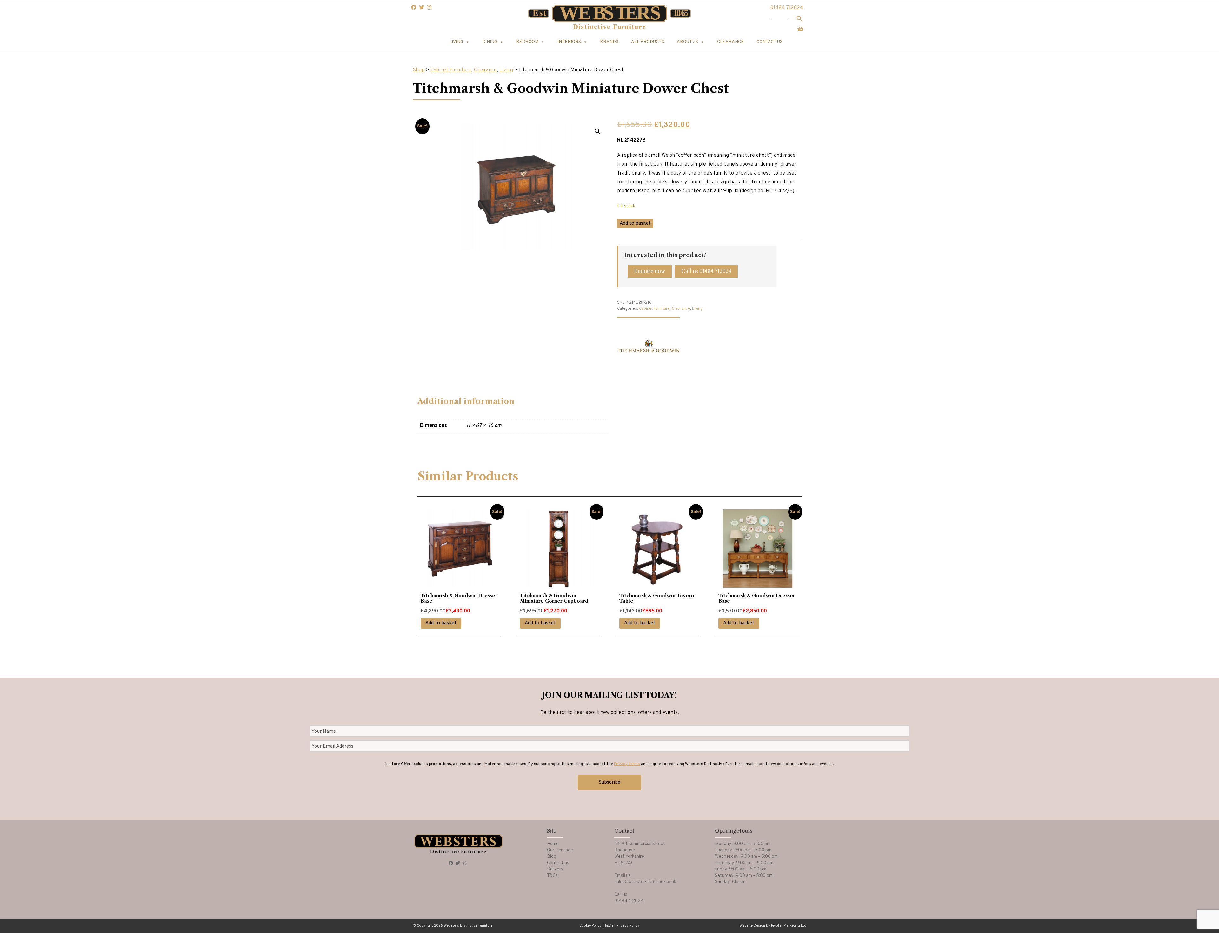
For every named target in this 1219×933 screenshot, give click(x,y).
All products (647, 41)
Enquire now (649, 271)
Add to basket (635, 224)
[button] (597, 131)
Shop (419, 70)
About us (687, 41)
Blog (551, 857)
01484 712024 (786, 8)
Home (553, 844)
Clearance (730, 41)
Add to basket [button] (440, 623)
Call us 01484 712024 (706, 271)
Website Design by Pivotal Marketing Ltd (773, 925)
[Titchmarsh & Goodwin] (648, 348)
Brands (609, 41)
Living (506, 70)
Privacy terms (627, 764)
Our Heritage (560, 850)
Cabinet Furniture (450, 70)
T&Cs (552, 876)
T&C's (609, 925)
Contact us (769, 41)
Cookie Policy (590, 925)
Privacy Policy (627, 925)
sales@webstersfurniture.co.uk (645, 882)
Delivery (555, 869)
